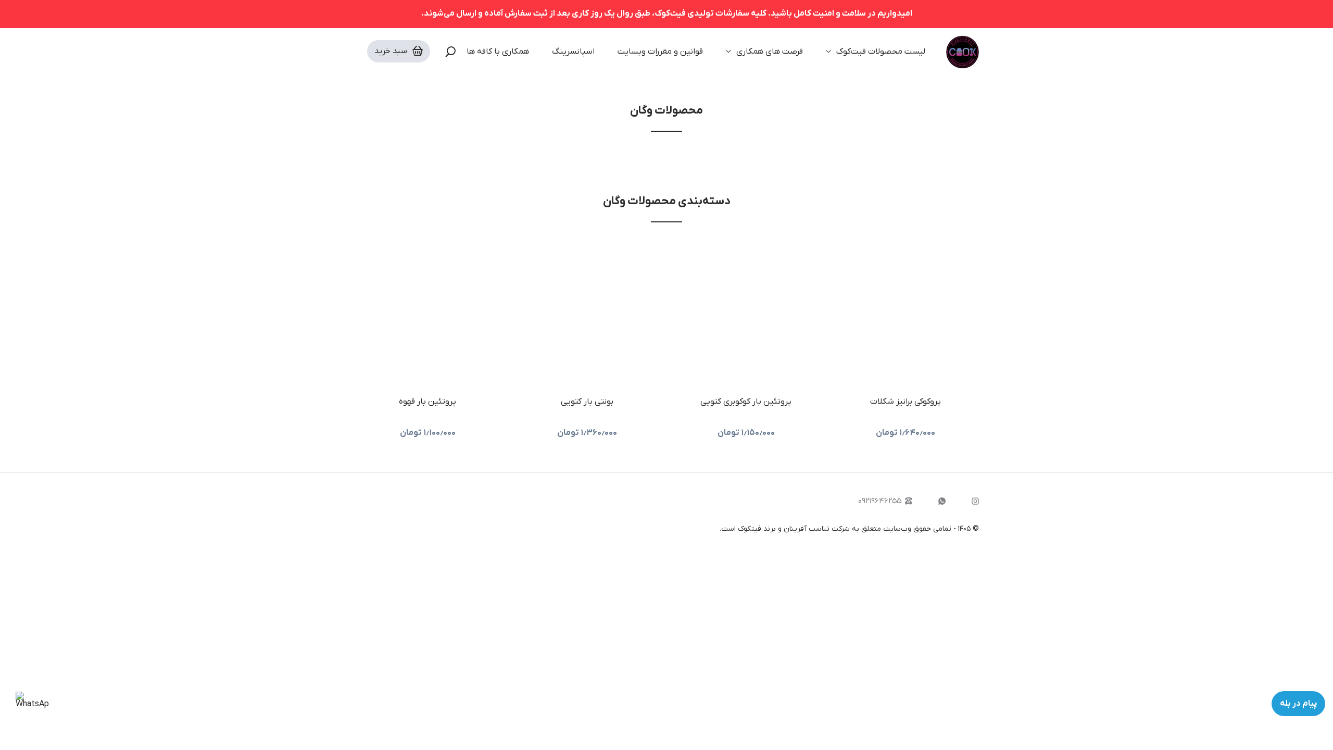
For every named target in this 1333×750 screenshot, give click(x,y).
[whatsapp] (942, 501)
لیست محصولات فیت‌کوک (880, 51)
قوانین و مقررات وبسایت (660, 51)
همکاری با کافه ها (498, 51)
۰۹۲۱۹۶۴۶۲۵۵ (879, 501)
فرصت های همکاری (769, 51)
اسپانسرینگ (573, 51)
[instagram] (975, 501)
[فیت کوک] (962, 51)
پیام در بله (1298, 703)
